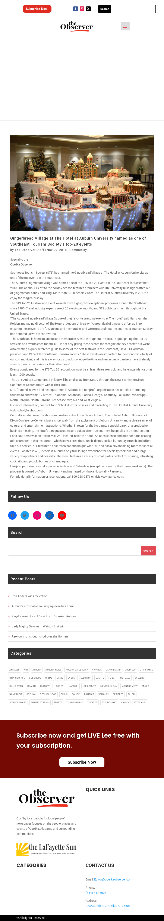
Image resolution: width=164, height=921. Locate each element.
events (100, 678)
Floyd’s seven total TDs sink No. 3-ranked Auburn (44, 616)
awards (97, 670)
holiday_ (59, 686)
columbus (35, 678)
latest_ (73, 686)
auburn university (77, 670)
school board (17, 702)
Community (78, 250)
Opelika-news (48, 694)
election (86, 678)
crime (49, 678)
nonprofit (15, 694)
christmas (146, 670)
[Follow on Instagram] (82, 8)
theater (92, 702)
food (111, 678)
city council (17, 678)
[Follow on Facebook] (75, 8)
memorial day (108, 686)
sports (58, 702)
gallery (139, 678)
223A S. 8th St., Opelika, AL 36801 (108, 906)
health (31, 686)
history (45, 686)
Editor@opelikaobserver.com (113, 879)
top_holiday (109, 702)
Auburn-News (53, 670)
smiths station (40, 702)
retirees (118, 694)
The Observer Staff (29, 250)
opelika (31, 694)
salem (131, 694)
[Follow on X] (88, 8)
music (145, 686)
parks (64, 694)
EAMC (60, 678)
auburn (36, 670)
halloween (16, 686)
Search (148, 550)
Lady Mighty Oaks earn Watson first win (38, 626)
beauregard (113, 670)
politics (89, 694)
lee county (89, 686)
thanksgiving (74, 702)
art (26, 670)
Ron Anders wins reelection (29, 596)
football (124, 678)
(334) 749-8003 (96, 892)
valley (125, 702)
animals (14, 670)
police (76, 694)
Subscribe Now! (37, 9)
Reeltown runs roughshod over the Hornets (40, 636)
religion (103, 694)
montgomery (130, 686)
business (130, 670)
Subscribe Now (82, 762)
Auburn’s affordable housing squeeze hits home (43, 606)
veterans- (139, 702)
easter (72, 678)
